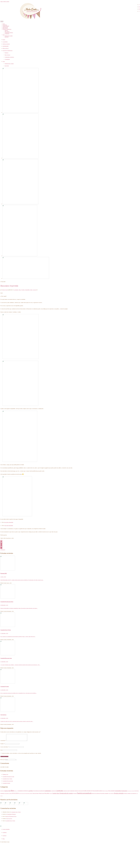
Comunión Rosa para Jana (8, 780)
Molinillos (51, 793)
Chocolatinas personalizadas (38, 790)
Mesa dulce (46, 793)
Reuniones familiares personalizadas (130, 793)
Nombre (2, 743)
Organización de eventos (66, 793)
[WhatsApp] (70, 544)
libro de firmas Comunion (28, 793)
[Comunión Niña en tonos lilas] (21, 804)
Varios (137, 793)
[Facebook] (70, 541)
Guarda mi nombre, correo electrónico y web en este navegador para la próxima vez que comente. (21, 753)
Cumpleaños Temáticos (74, 790)
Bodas (15, 790)
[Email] (70, 546)
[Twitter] (70, 543)
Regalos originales (119, 793)
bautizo (6, 790)
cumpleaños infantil (66, 790)
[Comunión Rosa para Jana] (70, 648)
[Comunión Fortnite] (70, 676)
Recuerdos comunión (104, 793)
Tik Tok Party (9, 818)
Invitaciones (124, 790)
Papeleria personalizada (84, 793)
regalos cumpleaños (111, 793)
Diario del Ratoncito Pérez (11, 816)
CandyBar (30, 790)
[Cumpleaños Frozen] (16, 804)
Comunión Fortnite (6, 783)
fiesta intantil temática (97, 790)
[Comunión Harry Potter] (70, 620)
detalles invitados (87, 790)
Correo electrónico (4, 746)
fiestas (104, 790)
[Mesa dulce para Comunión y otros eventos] (2, 804)
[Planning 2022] (70, 563)
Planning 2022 (5, 774)
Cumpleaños (59, 790)
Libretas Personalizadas (22, 793)
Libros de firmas (36, 793)
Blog (20, 289)
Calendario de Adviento (23, 790)
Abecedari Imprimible (8, 525)
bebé (9, 790)
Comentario (3, 740)
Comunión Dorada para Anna (8, 776)
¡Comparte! (2, 549)
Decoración (81, 790)
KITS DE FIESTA (15, 793)
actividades (16, 289)
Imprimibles (27, 289)
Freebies (23, 289)
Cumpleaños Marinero (11, 814)
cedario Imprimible (9, 522)
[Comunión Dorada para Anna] (70, 591)
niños (31, 289)
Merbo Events (5, 289)
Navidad (54, 793)
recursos (34, 289)
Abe (5, 522)
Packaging (75, 793)
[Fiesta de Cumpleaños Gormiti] (7, 804)
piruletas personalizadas (96, 793)
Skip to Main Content (4, 1)
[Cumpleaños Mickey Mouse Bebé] (12, 804)
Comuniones (47, 790)
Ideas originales (111, 790)
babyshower (2, 790)
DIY (91, 790)
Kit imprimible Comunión (8, 793)
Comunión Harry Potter (7, 778)
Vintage (1, 795)
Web (1, 750)
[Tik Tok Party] (70, 705)
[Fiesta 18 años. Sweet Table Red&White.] (26, 804)
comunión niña (53, 790)
